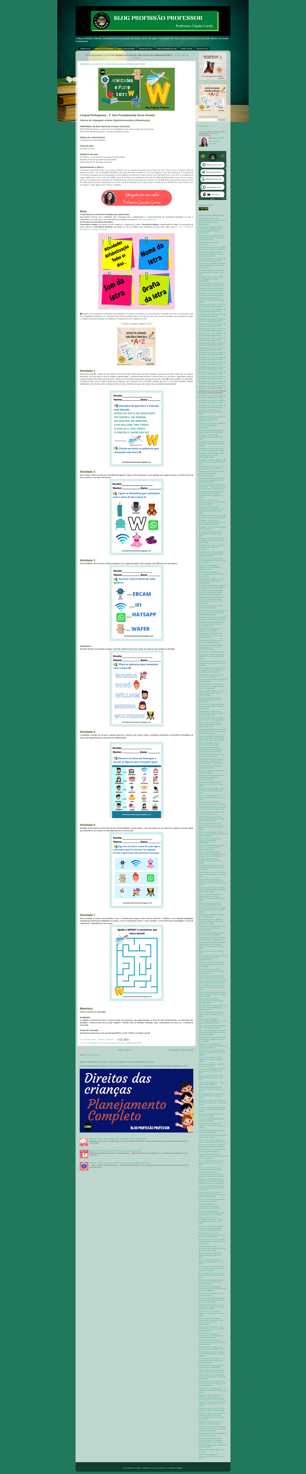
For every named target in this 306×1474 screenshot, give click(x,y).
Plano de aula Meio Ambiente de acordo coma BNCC (211, 1120)
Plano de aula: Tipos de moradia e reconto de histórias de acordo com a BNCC (212, 1354)
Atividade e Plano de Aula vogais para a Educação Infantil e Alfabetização (211, 279)
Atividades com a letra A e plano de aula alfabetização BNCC (212, 315)
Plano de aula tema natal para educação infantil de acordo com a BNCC (212, 1262)
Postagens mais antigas (181, 1050)
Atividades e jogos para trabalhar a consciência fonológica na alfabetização (212, 425)
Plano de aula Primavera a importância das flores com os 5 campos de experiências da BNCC (212, 1174)
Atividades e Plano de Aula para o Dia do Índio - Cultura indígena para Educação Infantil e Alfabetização (212, 487)
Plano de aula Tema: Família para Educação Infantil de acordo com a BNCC (212, 1275)
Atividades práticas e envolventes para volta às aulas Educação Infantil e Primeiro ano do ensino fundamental (211, 600)
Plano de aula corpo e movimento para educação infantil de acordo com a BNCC (211, 964)
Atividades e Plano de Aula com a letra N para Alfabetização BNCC (211, 294)
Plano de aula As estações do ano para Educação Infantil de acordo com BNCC (211, 867)
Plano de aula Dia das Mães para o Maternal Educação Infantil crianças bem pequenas (212, 994)
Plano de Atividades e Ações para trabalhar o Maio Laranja (211, 813)
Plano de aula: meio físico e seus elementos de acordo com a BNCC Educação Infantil (212, 1329)
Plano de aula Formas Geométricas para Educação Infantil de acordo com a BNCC (212, 1039)
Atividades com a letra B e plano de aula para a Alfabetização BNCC (212, 320)
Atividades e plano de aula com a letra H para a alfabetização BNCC (212, 449)
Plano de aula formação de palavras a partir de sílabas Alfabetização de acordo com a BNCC (212, 1032)
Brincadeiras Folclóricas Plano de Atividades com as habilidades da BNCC (211, 656)
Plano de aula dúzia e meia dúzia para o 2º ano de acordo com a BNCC (211, 1014)
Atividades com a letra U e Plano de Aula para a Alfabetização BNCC (212, 382)
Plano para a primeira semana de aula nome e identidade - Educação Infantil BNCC (212, 1377)
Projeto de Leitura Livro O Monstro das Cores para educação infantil (212, 1409)
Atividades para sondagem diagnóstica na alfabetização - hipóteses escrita (210, 567)
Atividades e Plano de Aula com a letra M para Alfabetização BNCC (211, 289)
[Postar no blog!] (121, 1039)
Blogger (180, 1468)
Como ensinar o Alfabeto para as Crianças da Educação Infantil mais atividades (212, 663)
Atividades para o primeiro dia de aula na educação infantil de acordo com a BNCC (212, 560)
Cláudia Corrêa (217, 138)
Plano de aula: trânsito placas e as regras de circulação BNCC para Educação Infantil (212, 1360)
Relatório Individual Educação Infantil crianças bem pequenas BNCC (115, 1151)
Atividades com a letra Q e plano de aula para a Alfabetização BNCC (212, 363)
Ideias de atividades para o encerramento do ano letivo (209, 744)
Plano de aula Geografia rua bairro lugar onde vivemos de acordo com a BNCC (212, 1052)
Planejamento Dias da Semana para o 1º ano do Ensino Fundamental (212, 808)
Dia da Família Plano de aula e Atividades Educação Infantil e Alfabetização (210, 700)
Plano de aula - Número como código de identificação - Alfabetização (210, 841)
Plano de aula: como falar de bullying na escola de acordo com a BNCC (212, 1313)
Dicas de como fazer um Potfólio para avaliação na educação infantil (212, 719)
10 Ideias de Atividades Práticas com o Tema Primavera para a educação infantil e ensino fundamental (211, 230)
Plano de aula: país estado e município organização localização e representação (212, 1342)
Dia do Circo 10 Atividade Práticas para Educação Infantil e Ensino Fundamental (211, 706)
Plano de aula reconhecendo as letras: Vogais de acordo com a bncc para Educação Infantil (212, 1194)
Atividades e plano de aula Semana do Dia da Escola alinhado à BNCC (212, 516)
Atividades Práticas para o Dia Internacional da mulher (210, 607)
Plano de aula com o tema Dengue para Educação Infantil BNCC (212, 934)
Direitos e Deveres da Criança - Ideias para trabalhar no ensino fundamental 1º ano (117, 1062)
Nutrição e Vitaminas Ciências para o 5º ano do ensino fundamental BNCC (212, 791)
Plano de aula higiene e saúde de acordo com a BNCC (211, 1065)
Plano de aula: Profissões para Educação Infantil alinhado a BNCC (212, 1348)
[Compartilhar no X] (123, 1039)
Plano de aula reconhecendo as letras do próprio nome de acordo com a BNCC (211, 1188)
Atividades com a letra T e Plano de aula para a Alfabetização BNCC (212, 377)
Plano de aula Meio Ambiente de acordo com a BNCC (211, 1115)
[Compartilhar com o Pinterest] (128, 1039)
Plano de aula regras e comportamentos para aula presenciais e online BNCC (209, 1206)
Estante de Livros (146, 49)
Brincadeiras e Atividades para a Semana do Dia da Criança (211, 641)
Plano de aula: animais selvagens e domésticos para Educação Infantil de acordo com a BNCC (212, 1300)
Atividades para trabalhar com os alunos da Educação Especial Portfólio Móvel (211, 581)
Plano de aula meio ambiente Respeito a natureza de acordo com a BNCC (212, 1125)
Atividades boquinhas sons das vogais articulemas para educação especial (212, 300)
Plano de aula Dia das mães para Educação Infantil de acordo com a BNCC (212, 987)
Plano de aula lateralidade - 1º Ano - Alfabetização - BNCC (212, 1083)
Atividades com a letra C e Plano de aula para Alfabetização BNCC (212, 306)
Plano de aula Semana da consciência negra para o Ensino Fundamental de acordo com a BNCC (211, 1220)
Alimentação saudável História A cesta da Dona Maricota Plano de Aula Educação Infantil (211, 254)
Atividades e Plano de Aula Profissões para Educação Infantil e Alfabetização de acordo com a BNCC (212, 510)
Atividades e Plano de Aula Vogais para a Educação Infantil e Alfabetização (118, 1139)
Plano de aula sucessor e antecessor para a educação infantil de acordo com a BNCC (212, 1248)
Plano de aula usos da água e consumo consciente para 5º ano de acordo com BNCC (212, 1288)
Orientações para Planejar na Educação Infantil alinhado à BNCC (212, 803)
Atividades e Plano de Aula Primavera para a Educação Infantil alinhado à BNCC (212, 502)
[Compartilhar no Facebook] (125, 1039)
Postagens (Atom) (93, 1055)
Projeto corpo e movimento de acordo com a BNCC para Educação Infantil (212, 1390)
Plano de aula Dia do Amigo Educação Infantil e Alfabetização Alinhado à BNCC (211, 1001)
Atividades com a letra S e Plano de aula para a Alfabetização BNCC (212, 373)
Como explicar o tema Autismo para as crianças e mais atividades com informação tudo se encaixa (212, 670)
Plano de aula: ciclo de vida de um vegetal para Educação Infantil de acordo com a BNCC (212, 1307)
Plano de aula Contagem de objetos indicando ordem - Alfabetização (212, 938)
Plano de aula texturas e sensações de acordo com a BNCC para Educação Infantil (212, 1282)
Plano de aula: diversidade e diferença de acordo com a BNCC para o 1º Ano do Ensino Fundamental (211, 1321)
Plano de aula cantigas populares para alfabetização (211, 915)
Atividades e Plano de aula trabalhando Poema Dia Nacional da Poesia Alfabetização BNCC (212, 522)
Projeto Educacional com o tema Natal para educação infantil (211, 1423)
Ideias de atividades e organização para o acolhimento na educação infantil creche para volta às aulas (212, 738)
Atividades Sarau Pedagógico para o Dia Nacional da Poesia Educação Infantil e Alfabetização (212, 612)
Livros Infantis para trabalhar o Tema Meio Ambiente (210, 767)
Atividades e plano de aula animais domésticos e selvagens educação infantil (212, 443)
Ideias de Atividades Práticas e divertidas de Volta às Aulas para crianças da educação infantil (211, 749)
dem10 (162, 1468)
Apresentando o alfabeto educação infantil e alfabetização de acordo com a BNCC (212, 265)
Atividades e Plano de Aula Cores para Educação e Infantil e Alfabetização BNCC (120, 1163)
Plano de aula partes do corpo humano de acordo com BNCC (210, 1169)
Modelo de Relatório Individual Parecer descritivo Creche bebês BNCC (211, 784)
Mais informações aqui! (147, 219)
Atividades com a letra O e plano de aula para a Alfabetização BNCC (212, 353)
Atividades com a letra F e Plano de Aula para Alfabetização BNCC (212, 330)
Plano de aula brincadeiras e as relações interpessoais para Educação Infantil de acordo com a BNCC (212, 897)
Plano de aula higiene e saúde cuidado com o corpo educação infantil (210, 1059)
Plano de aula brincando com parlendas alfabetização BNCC (210, 904)
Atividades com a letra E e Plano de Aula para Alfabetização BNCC (212, 325)
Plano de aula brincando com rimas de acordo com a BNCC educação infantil (212, 910)
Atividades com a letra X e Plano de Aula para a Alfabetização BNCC (212, 396)
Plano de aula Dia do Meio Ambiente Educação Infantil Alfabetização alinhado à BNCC (212, 1007)
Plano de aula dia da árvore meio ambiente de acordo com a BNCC (211, 977)
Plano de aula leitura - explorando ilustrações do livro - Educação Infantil (211, 1096)
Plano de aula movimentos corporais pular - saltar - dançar (212, 1136)
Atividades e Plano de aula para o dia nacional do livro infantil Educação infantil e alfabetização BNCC (211, 494)
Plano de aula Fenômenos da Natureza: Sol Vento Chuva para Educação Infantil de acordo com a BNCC (212, 826)
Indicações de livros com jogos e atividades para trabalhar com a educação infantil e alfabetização (211, 761)
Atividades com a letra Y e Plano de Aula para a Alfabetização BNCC (212, 401)
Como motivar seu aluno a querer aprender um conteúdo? (211, 676)
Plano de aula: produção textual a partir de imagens (211, 1294)
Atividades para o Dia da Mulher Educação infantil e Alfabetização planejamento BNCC (211, 554)
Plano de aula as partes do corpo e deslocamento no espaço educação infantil (212, 874)
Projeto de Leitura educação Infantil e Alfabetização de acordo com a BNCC (212, 1403)
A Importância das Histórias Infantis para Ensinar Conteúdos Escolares (212, 248)
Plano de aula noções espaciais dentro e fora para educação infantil (212, 1141)
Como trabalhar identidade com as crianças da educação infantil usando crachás (212, 693)
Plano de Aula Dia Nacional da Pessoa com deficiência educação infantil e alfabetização (211, 818)
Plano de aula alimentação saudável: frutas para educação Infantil (211, 861)
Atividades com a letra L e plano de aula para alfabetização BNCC (212, 349)
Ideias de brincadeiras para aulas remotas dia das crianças (211, 755)
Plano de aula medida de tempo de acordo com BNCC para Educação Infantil (212, 1109)
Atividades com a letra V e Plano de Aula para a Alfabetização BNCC (212, 387)
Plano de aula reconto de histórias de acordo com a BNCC (211, 1200)
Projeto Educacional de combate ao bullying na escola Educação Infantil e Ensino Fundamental (212, 1428)
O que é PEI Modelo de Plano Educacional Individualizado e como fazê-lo (212, 797)
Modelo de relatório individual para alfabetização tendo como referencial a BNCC (212, 777)
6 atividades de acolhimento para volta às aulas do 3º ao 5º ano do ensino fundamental (211, 237)
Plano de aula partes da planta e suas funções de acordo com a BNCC (211, 1163)
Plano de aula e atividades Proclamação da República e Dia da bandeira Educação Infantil (212, 1021)
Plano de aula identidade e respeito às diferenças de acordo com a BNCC (212, 1071)
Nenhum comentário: (106, 1039)
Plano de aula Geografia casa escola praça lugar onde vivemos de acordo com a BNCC (212, 1046)
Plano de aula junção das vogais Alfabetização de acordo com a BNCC (211, 1077)
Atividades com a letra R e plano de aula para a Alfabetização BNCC (212, 368)
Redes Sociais (186, 49)
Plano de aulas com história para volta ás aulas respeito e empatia (211, 1371)
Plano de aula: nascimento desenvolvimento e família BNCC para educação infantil (211, 1335)
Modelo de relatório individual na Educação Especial (211, 771)
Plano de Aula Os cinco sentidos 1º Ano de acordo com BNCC (212, 1150)
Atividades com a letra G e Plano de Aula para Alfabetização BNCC (212, 334)
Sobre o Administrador (126, 49)
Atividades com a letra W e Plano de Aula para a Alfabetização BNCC (113, 64)
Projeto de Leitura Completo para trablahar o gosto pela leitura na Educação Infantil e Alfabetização (211, 1397)
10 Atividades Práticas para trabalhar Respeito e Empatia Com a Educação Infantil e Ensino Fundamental (212, 221)
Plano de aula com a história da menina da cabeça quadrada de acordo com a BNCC (211, 921)
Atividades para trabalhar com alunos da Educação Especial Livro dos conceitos (212, 574)
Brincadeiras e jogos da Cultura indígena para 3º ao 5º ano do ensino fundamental (210, 647)
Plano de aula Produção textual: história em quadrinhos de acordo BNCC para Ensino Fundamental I (211, 1181)
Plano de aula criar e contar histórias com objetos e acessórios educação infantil (212, 971)
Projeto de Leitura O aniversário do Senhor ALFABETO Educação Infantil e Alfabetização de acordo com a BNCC (212, 1416)
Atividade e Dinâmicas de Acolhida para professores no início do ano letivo (212, 272)
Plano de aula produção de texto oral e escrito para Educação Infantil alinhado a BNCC (212, 834)
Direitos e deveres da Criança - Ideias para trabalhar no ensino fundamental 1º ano (210, 724)
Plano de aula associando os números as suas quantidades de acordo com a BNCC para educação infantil (212, 882)
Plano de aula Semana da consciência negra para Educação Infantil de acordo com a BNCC (211, 1213)
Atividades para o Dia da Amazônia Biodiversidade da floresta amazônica (212, 547)
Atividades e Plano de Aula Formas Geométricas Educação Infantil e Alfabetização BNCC (212, 480)
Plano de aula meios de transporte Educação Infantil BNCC (212, 1131)
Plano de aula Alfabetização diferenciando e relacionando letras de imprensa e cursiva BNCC (212, 854)
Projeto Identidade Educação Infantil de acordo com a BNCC (212, 1434)
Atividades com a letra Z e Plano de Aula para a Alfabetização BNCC (212, 406)
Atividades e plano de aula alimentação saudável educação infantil (211, 437)
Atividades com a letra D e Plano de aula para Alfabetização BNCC (212, 310)
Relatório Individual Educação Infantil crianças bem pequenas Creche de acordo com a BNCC (211, 1440)
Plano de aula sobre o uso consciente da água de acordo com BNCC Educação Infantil (212, 1235)
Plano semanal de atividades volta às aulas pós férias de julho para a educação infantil (212, 1383)
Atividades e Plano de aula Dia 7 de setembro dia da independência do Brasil (212, 462)
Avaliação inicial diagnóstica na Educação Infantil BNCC (210, 630)
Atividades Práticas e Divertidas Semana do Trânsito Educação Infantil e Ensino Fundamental (210, 592)
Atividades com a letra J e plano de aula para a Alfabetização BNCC (212, 344)
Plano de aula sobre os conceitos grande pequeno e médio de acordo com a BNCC (212, 1241)
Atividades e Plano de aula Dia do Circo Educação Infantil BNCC (211, 467)
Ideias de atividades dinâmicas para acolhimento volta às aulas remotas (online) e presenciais (212, 731)
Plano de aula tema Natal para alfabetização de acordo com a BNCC (210, 1255)
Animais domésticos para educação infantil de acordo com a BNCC (212, 260)
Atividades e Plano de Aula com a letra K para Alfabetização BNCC (211, 284)
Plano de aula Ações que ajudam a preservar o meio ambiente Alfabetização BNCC (212, 847)
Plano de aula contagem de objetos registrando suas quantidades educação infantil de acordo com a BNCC (212, 945)
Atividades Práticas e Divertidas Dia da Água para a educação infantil (212, 587)
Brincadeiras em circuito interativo (211, 652)
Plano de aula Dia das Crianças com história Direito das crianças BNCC (212, 982)
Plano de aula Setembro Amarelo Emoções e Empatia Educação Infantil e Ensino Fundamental (211, 1228)
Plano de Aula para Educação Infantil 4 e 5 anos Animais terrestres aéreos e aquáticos (212, 1156)
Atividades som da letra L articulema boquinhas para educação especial (212, 618)
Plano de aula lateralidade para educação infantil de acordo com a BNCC (212, 1089)
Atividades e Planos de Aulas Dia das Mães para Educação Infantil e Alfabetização (212, 540)
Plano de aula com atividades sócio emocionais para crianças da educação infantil (212, 928)
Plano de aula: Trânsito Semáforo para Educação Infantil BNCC (211, 1366)
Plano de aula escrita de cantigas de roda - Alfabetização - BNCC (212, 1027)
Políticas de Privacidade (104, 49)
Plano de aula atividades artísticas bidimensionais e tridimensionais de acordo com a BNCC (212, 889)
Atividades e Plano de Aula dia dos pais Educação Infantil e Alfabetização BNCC (212, 473)
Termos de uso (202, 49)
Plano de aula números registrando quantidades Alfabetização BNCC (212, 1146)
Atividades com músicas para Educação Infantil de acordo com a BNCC (212, 412)
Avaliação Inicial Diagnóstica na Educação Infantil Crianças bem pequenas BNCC (211, 635)
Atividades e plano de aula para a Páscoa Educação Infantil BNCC (211, 431)
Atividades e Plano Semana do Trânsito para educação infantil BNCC (210, 534)
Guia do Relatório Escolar (167, 49)
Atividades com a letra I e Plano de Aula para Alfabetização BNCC (212, 339)
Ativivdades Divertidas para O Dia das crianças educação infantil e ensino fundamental (211, 624)
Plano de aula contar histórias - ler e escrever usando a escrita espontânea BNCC (212, 958)
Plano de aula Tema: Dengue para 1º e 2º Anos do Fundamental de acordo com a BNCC (212, 1268)
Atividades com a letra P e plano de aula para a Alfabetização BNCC (212, 358)
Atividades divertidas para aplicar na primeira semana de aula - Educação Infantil (212, 419)
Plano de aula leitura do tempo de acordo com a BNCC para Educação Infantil (212, 1102)
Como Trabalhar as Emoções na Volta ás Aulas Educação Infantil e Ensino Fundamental (211, 686)
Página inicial (85, 49)
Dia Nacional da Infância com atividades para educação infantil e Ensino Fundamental (212, 713)
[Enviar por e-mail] (118, 1039)
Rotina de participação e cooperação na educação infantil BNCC (211, 1456)
